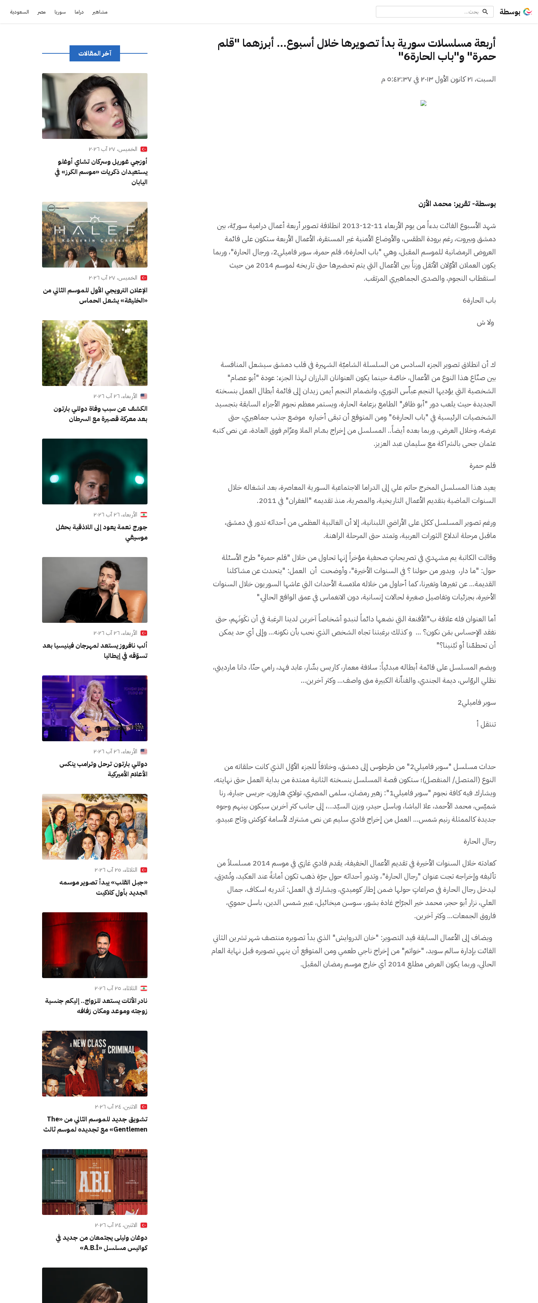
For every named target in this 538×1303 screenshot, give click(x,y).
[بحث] (485, 11)
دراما (79, 12)
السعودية (19, 12)
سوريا (60, 12)
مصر (42, 12)
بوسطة (510, 12)
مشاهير (100, 12)
